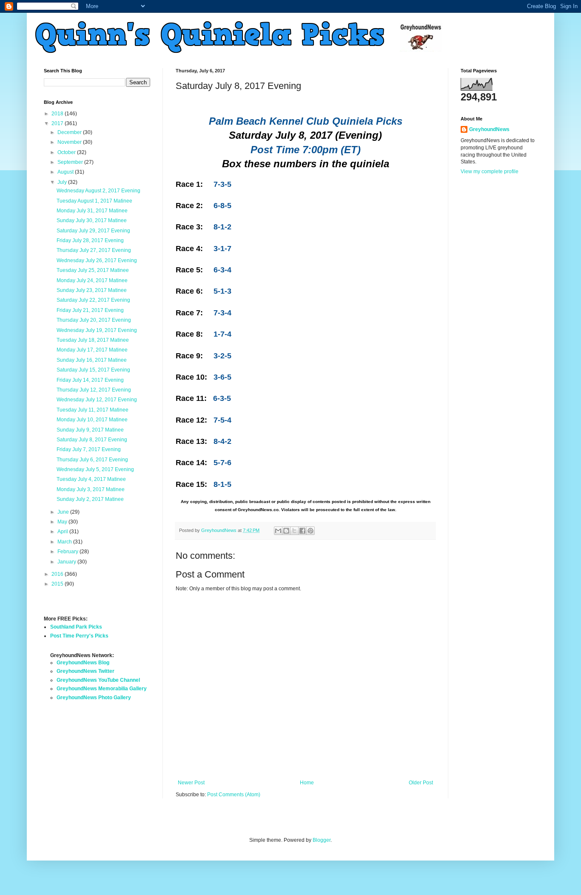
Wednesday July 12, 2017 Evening (97, 400)
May (62, 522)
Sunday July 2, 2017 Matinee (90, 499)
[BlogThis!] (286, 530)
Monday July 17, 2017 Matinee (92, 350)
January (67, 562)
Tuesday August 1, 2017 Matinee (94, 201)
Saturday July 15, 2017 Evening (93, 370)
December (70, 132)
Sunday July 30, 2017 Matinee (92, 220)
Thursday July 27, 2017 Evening (94, 250)
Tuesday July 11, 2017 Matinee (92, 410)
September (70, 162)
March (65, 542)
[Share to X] (294, 530)
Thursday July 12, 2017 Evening (94, 390)
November (70, 142)
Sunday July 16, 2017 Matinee (92, 360)
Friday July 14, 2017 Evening (90, 380)
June (63, 512)
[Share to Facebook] (302, 530)
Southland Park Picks (76, 627)
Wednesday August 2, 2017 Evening (98, 191)
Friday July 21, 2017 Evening (90, 310)
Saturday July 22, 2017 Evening (93, 300)
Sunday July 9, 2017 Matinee (90, 430)
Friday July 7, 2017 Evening (89, 449)
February (68, 552)
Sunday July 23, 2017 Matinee (92, 290)
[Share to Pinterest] (310, 530)
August (66, 172)
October (67, 152)
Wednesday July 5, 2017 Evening (95, 469)
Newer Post (191, 783)
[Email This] (278, 530)
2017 (58, 123)
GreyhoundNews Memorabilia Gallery (102, 689)
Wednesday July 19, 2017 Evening (97, 330)
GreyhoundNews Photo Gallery (94, 698)
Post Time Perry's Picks (79, 636)
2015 (58, 584)
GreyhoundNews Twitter (85, 671)
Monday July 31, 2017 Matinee (92, 211)
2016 (58, 574)
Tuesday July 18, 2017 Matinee (93, 340)
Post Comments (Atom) (233, 795)
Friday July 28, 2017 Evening (90, 240)
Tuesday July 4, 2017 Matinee (91, 479)
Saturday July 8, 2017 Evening (92, 440)
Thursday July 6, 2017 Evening (92, 460)
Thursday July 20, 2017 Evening (94, 320)
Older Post (421, 783)
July (62, 182)
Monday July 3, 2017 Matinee (91, 489)
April (63, 532)
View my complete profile (489, 171)
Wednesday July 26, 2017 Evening (97, 260)
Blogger (321, 840)
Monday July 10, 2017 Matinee (92, 420)
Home (307, 783)
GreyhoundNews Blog (83, 663)
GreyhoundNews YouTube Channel (98, 680)
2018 (58, 114)
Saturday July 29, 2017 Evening (93, 231)
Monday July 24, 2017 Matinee (92, 280)
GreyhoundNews (489, 129)
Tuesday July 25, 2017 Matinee (93, 270)
